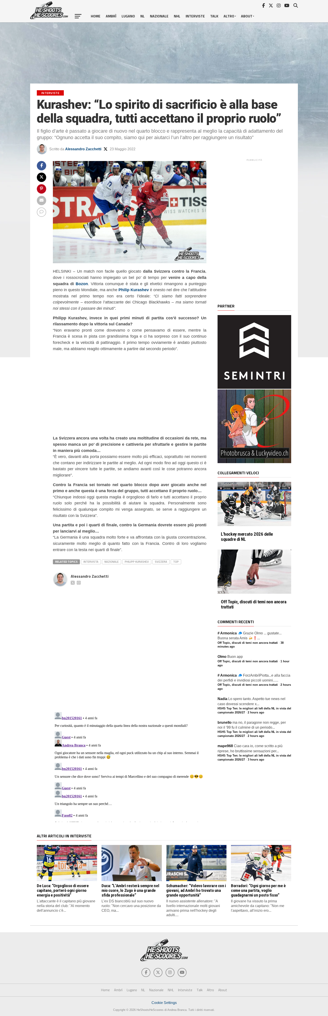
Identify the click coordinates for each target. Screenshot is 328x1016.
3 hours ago (256, 759)
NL (142, 16)
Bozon (82, 283)
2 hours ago (256, 712)
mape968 (225, 746)
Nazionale (159, 16)
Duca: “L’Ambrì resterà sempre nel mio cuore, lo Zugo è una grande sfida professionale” (130, 890)
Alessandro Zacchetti (83, 149)
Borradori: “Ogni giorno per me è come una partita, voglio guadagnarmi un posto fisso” (258, 890)
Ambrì (111, 16)
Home (95, 16)
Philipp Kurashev (137, 561)
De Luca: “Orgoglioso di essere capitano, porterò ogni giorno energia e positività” (63, 890)
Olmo (222, 657)
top (176, 561)
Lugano (128, 16)
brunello (225, 722)
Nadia (222, 699)
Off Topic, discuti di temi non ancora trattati (253, 604)
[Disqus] (129, 644)
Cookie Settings (164, 1003)
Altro (229, 16)
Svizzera (161, 561)
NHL (177, 16)
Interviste (195, 16)
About (246, 16)
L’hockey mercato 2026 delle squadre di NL (247, 537)
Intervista (90, 561)
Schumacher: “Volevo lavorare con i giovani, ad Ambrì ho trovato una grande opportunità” (196, 890)
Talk (214, 16)
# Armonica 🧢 (230, 633)
